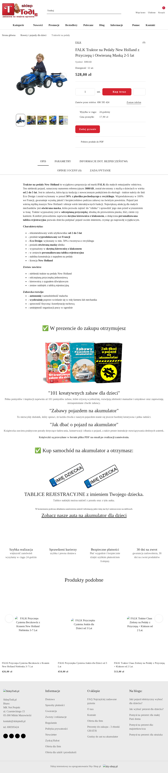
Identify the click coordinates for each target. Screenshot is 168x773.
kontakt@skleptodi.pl (14, 721)
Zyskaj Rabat (52, 740)
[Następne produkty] (158, 618)
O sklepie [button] (93, 691)
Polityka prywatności (56, 728)
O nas (90, 709)
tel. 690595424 (11, 727)
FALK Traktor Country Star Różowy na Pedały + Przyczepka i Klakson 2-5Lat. (138, 665)
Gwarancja (51, 711)
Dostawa (50, 699)
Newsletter (51, 734)
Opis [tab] (43, 161)
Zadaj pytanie (87, 129)
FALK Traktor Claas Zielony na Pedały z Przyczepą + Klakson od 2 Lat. (83, 665)
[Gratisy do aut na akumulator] (84, 476)
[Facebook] (5, 736)
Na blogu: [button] (135, 691)
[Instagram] (11, 736)
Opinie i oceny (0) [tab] (69, 170)
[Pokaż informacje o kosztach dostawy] (111, 117)
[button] (118, 25)
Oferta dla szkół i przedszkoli (60, 752)
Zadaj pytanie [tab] (100, 170)
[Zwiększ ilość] (92, 91)
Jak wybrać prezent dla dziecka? (146, 709)
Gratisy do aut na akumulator (102, 736)
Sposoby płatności (55, 705)
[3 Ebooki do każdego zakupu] (84, 362)
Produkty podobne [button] (84, 580)
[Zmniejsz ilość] (77, 91)
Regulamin (51, 722)
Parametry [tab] (63, 161)
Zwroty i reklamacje (56, 717)
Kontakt (91, 715)
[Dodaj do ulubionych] (139, 91)
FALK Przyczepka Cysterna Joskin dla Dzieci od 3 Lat (26, 665)
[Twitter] (23, 736)
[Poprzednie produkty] (9, 618)
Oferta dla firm (53, 746)
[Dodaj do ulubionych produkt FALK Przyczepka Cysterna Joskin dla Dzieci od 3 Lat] (50, 593)
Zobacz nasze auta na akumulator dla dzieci (84, 515)
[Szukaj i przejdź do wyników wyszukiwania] (119, 10)
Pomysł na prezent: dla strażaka (146, 734)
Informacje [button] (52, 691)
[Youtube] (17, 736)
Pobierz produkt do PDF (92, 142)
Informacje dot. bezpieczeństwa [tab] (104, 161)
